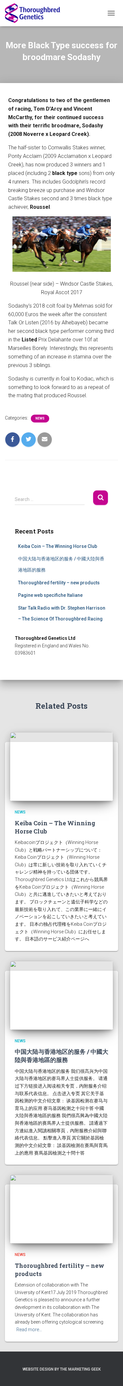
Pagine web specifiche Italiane (50, 595)
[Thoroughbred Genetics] (35, 13)
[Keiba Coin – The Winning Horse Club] (61, 766)
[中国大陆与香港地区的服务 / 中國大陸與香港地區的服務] (61, 995)
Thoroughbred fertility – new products (59, 582)
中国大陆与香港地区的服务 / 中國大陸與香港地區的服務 (61, 1056)
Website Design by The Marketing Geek (62, 1369)
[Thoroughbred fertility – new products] (61, 1208)
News (40, 418)
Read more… (29, 1329)
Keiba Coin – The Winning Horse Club (57, 546)
